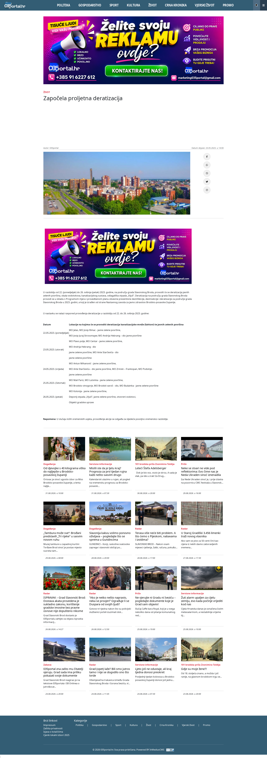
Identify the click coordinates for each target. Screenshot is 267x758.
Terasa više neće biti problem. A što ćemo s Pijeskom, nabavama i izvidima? (156, 536)
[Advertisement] (133, 125)
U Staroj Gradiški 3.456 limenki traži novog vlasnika (200, 534)
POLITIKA (63, 5)
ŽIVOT (152, 5)
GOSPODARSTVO (89, 5)
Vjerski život (188, 725)
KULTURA (133, 5)
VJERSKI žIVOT (204, 5)
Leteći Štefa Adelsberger (150, 468)
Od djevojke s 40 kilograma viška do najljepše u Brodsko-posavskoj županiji (64, 471)
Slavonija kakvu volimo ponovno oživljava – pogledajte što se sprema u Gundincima (110, 536)
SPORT (114, 5)
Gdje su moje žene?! (194, 669)
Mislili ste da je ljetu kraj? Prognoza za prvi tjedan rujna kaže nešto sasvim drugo (108, 471)
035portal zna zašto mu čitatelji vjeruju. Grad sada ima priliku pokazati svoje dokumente (63, 672)
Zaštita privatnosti (52, 728)
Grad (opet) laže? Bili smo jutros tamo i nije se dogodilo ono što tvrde (109, 672)
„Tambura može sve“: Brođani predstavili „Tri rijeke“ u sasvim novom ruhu (62, 536)
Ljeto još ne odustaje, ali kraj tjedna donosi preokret (153, 670)
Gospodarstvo (99, 725)
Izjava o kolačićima (53, 731)
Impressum (49, 725)
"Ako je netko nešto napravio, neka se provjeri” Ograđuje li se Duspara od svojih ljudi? (109, 601)
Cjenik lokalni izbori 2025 (56, 735)
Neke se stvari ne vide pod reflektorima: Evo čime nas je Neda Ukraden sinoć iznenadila (201, 471)
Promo (206, 725)
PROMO (228, 5)
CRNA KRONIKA (175, 5)
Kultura (134, 725)
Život (148, 725)
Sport (118, 725)
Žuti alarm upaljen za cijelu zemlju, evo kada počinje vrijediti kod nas (202, 601)
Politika (79, 725)
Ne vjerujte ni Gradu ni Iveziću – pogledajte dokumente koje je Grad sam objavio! (155, 601)
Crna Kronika (166, 725)
